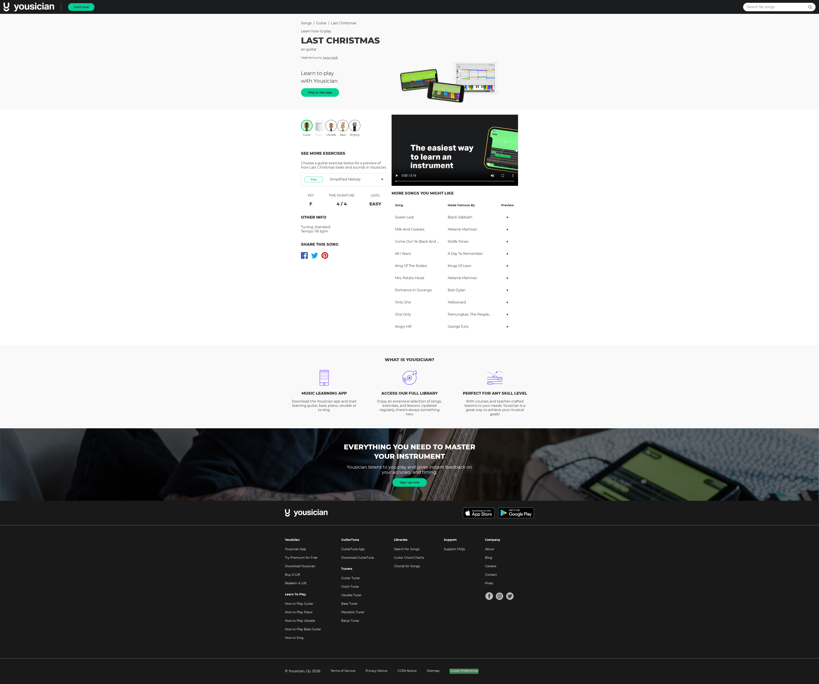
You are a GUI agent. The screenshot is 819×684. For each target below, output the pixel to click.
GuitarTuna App (352, 549)
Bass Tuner (349, 604)
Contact (491, 575)
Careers (490, 566)
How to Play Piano (298, 612)
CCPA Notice (407, 671)
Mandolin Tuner (352, 612)
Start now (81, 7)
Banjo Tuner (350, 621)
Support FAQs (454, 549)
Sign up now (410, 482)
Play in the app (320, 92)
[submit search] (810, 7)
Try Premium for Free (301, 558)
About (489, 549)
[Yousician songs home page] (28, 7)
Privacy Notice (376, 671)
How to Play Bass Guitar (303, 629)
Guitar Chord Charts (409, 558)
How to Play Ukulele (300, 621)
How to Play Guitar (299, 604)
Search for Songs (407, 549)
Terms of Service (343, 671)
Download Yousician (300, 566)
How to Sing (294, 638)
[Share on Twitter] (314, 255)
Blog (488, 558)
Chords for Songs (407, 566)
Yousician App (295, 549)
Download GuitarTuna (357, 558)
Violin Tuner (350, 587)
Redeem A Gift (296, 583)
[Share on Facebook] (304, 255)
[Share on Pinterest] (324, 255)
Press (489, 583)
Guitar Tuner (350, 578)
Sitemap (433, 671)
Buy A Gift (292, 575)
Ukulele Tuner (351, 595)
